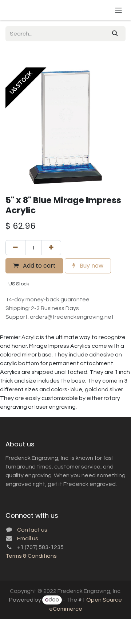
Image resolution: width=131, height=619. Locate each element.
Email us (27, 538)
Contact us (32, 530)
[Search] (115, 33)
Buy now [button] (90, 265)
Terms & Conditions (31, 556)
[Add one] (51, 247)
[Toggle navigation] (118, 10)
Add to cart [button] (38, 265)
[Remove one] (15, 247)
